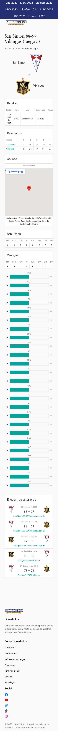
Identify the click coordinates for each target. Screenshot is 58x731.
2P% (51, 241)
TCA (20, 241)
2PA (39, 241)
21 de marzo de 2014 (29, 566)
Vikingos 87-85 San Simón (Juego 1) (29, 546)
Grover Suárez (29, 166)
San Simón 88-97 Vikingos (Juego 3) (29, 516)
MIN (7, 241)
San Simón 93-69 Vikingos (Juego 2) (29, 531)
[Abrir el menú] (50, 22)
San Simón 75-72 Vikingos (29, 575)
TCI (26, 241)
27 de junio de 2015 (29, 507)
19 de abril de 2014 (29, 551)
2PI (45, 241)
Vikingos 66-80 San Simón (29, 560)
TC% (33, 241)
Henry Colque (31, 48)
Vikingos (10, 149)
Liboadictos (12, 619)
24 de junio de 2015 (29, 537)
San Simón (10, 144)
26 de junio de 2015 (29, 522)
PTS (14, 241)
